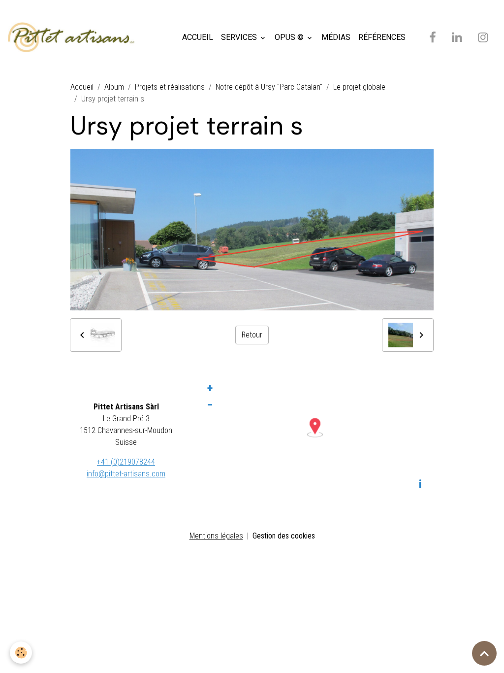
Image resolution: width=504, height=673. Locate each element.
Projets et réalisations (170, 87)
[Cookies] (21, 652)
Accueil (82, 87)
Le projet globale (359, 87)
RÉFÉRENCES (382, 37)
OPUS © (290, 37)
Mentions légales (216, 535)
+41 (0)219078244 (126, 462)
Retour (252, 334)
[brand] (73, 37)
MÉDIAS (335, 37)
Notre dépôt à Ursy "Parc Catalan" (269, 87)
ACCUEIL (197, 37)
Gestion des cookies (283, 535)
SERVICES (240, 37)
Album (114, 87)
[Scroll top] (484, 653)
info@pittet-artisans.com (126, 473)
